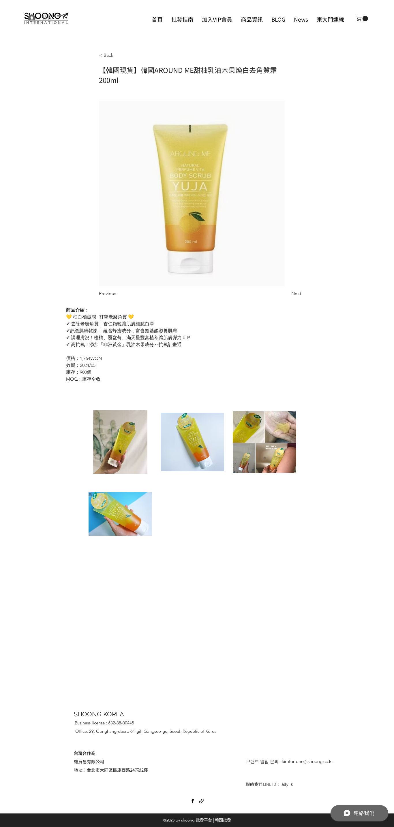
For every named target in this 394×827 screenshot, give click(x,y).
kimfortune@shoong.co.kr (307, 761)
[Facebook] (193, 801)
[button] (362, 18)
